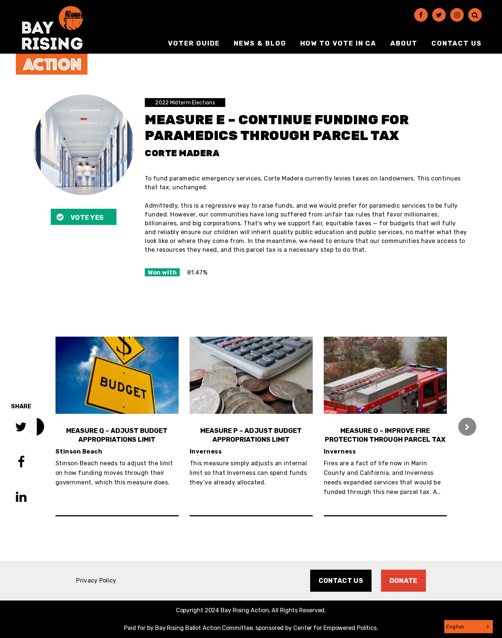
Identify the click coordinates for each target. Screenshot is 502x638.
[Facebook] (421, 15)
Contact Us (456, 43)
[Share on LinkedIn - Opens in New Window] (21, 498)
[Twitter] (439, 15)
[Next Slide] (467, 426)
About (403, 43)
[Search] (475, 15)
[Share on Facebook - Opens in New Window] (21, 463)
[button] (468, 626)
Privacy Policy (96, 580)
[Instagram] (457, 15)
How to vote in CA (338, 43)
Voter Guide (194, 43)
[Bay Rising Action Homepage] (51, 40)
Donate (403, 581)
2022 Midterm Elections (185, 103)
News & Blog (260, 43)
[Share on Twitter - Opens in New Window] (21, 428)
